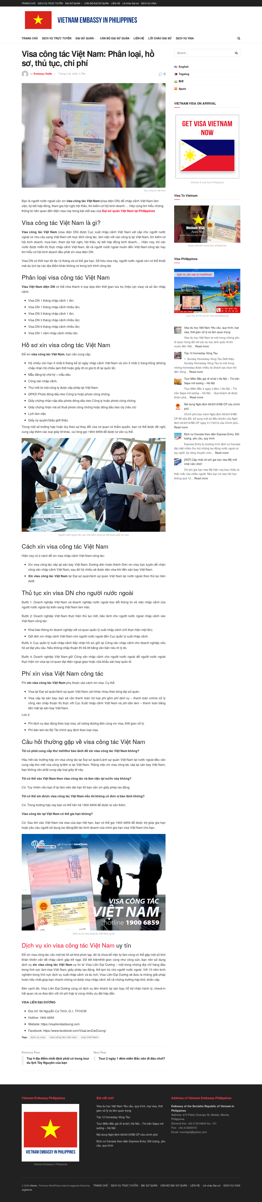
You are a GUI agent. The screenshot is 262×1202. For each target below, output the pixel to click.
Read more (202, 346)
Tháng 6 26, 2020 (68, 73)
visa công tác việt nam (63, 1037)
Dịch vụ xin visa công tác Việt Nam (68, 945)
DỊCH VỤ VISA (148, 3)
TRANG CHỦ (28, 3)
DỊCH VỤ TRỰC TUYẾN (50, 3)
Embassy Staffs (43, 73)
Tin (83, 73)
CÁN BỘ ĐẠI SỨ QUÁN (96, 3)
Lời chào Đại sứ (130, 3)
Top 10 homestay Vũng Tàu (201, 353)
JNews (33, 1185)
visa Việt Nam (89, 1037)
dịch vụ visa (38, 1037)
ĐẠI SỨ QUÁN (72, 3)
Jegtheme (27, 1189)
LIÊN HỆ (115, 3)
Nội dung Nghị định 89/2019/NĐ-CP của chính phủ (127, 1134)
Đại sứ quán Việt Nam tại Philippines (128, 211)
